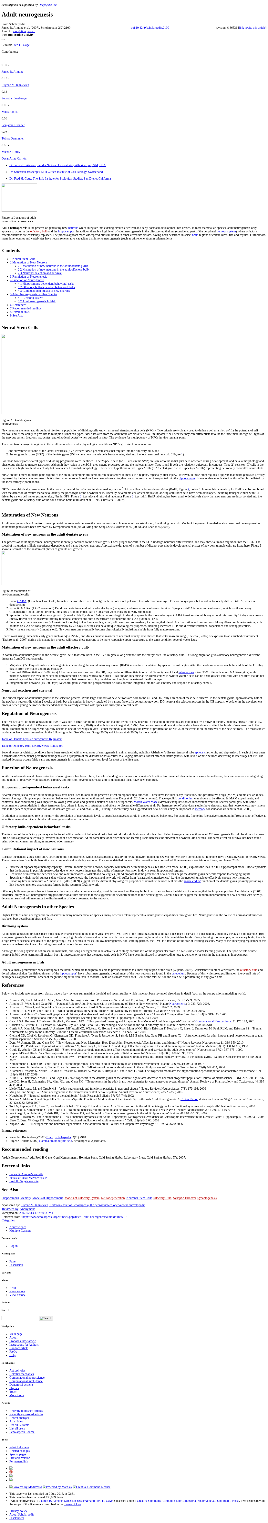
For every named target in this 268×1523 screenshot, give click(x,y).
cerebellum (178, 973)
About (13, 1337)
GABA (21, 601)
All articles (16, 1421)
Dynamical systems (21, 1384)
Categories (8, 1220)
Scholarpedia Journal (22, 1432)
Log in (13, 1246)
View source (17, 1291)
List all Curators (19, 1425)
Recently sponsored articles (26, 1414)
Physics (14, 1388)
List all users (17, 1428)
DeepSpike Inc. (47, 4)
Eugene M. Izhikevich (15, 85)
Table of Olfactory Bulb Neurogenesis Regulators (32, 745)
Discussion (16, 1265)
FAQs (13, 1351)
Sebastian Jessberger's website (28, 1177)
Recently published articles (26, 1410)
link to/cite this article (252, 27)
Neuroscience (177, 1003)
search (31, 31)
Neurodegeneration (113, 1198)
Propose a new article (22, 1341)
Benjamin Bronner (13, 125)
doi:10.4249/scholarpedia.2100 (150, 27)
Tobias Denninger (13, 138)
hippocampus (66, 231)
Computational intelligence (26, 1381)
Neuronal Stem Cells (139, 1198)
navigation (19, 31)
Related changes (19, 1450)
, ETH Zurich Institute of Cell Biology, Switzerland (56, 171)
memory (200, 809)
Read (12, 1287)
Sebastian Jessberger (14, 98)
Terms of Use (72, 1504)
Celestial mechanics (21, 1374)
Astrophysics (17, 1370)
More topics (16, 1395)
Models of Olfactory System (82, 1198)
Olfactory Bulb (162, 1198)
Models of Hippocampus (47, 1198)
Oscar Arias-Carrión (14, 158)
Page (12, 1261)
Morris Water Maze (146, 802)
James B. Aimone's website (26, 1174)
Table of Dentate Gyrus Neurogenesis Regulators (32, 739)
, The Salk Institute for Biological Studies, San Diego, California (60, 178)
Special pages (17, 1454)
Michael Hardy (11, 151)
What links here (19, 1447)
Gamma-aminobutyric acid (55, 1140)
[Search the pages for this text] (46, 1318)
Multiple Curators (20, 1230)
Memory (25, 1198)
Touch (13, 1391)
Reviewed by (10, 1209)
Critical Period (189, 1099)
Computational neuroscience (27, 1377)
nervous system (226, 231)
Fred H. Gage (21, 45)
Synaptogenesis (207, 1198)
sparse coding (192, 881)
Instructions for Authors (24, 1344)
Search (5, 1309)
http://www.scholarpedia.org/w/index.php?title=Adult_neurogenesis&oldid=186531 (74, 1216)
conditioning (185, 798)
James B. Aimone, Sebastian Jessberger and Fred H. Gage (77, 1500)
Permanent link (18, 1461)
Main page (16, 1334)
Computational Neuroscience (213, 1021)
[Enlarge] (3, 214)
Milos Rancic (10, 111)
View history (17, 1294)
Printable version (19, 1458)
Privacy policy (18, 1511)
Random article (18, 1348)
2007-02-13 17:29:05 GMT (36, 1213)
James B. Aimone (12, 71)
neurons (73, 227)
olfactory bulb (38, 231)
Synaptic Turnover (184, 1198)
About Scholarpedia (21, 1514)
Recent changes (19, 1417)
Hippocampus (10, 1198)
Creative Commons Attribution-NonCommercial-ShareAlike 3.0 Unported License (188, 1500)
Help (12, 1355)
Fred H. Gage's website (23, 1181)
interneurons (186, 672)
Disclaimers (16, 1518)
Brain (49, 1137)
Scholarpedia (63, 1137)
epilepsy (200, 752)
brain (195, 235)
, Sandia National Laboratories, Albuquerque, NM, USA (57, 165)
